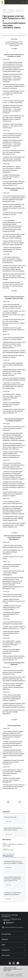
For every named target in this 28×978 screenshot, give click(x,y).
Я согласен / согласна (14, 975)
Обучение (5, 939)
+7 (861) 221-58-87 (8, 850)
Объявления (11, 9)
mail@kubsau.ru (6, 920)
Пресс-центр (6, 955)
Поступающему (6, 934)
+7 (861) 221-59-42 (15, 919)
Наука (3, 944)
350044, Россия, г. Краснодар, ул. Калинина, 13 (9, 915)
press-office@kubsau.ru (9, 854)
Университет (6, 950)
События (4, 9)
